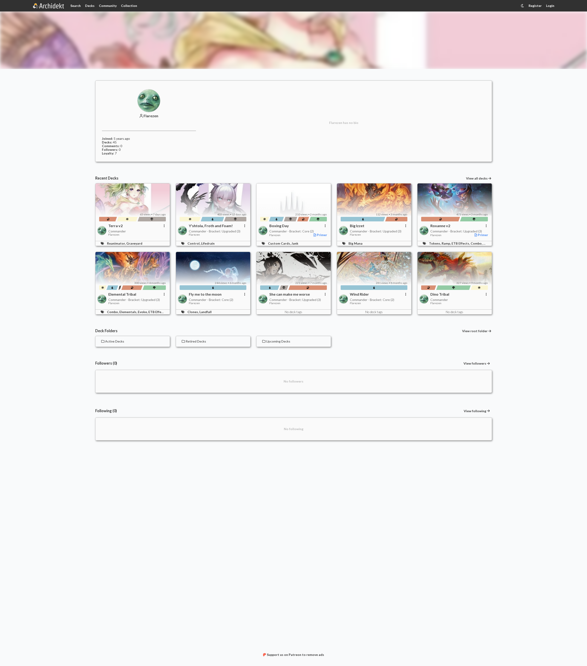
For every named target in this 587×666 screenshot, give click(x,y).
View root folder (475, 331)
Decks (90, 6)
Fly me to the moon (205, 294)
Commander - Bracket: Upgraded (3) (214, 231)
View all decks (477, 178)
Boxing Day (279, 226)
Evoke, (143, 312)
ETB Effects (157, 312)
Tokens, (435, 243)
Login (550, 6)
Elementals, (128, 312)
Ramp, (447, 243)
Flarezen (151, 116)
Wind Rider (359, 294)
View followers (474, 363)
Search (75, 6)
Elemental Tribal (122, 294)
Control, (194, 243)
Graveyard (134, 243)
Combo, (477, 243)
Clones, (193, 312)
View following (475, 411)
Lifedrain (208, 243)
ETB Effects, (461, 243)
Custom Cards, (279, 243)
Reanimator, (116, 243)
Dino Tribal (439, 294)
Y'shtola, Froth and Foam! (211, 226)
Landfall (205, 312)
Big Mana (355, 243)
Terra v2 (115, 226)
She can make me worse (289, 294)
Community (108, 6)
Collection (129, 6)
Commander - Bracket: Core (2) (291, 231)
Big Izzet (357, 226)
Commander (117, 231)
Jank (294, 243)
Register (535, 6)
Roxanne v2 (440, 226)
